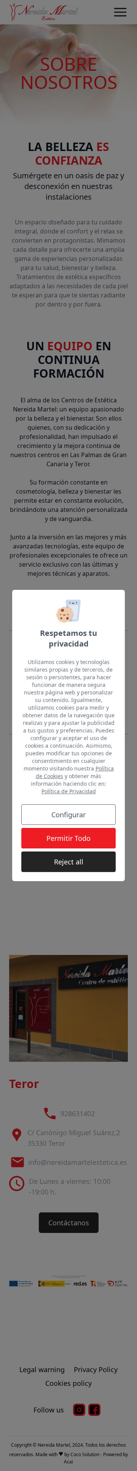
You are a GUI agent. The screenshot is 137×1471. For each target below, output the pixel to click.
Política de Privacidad (68, 791)
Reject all (68, 861)
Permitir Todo (68, 838)
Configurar (68, 814)
